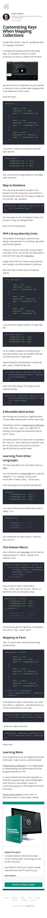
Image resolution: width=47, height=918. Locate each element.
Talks (22, 898)
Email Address (10, 876)
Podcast (37, 898)
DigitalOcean (30, 906)
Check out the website (12, 794)
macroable (25, 552)
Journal (33, 900)
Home (6, 898)
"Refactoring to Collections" (14, 765)
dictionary (30, 256)
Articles (14, 898)
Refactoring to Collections (33, 425)
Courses (15, 900)
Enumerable (26, 473)
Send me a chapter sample (23, 885)
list (18, 256)
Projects (24, 900)
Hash (5, 468)
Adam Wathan (17, 13)
